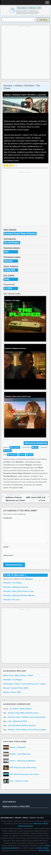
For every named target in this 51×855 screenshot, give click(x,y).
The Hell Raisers (11, 242)
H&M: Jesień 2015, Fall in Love (35, 497)
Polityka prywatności (25, 826)
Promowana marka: (12, 257)
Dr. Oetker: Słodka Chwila (20, 709)
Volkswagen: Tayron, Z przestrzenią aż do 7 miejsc (24, 684)
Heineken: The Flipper (12, 583)
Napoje (8, 450)
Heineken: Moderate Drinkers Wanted (19, 595)
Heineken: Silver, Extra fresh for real (18, 591)
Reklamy (18, 817)
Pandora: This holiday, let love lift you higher (27, 730)
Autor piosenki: (10, 229)
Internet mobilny (44, 850)
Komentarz (7, 518)
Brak (36, 447)
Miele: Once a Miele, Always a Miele (18, 675)
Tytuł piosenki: (9, 239)
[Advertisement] (25, 52)
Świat (6, 279)
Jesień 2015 (9, 270)
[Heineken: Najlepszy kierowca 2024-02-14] (24, 387)
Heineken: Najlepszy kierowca (15, 587)
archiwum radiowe (41, 848)
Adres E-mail (8, 555)
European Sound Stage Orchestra (20, 233)
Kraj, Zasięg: (9, 275)
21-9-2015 (15, 447)
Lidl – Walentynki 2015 (17, 721)
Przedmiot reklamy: (11, 248)
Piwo (6, 252)
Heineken (8, 261)
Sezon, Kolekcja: (10, 266)
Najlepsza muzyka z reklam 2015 (15, 806)
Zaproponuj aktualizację (36, 443)
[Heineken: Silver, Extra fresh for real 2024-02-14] (24, 435)
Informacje (37, 823)
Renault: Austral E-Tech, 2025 (15, 688)
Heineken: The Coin (11, 600)
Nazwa (5, 547)
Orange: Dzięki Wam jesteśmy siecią (23, 713)
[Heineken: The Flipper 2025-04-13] (24, 339)
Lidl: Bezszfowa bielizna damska (21, 725)
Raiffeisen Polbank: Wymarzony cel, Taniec (15, 497)
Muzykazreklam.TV (7, 817)
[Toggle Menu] (47, 2)
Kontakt (45, 823)
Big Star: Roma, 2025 (12, 692)
